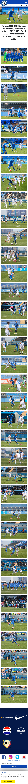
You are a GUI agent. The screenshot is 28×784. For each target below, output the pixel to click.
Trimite (14, 766)
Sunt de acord (8, 781)
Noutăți (15, 5)
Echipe (9, 5)
